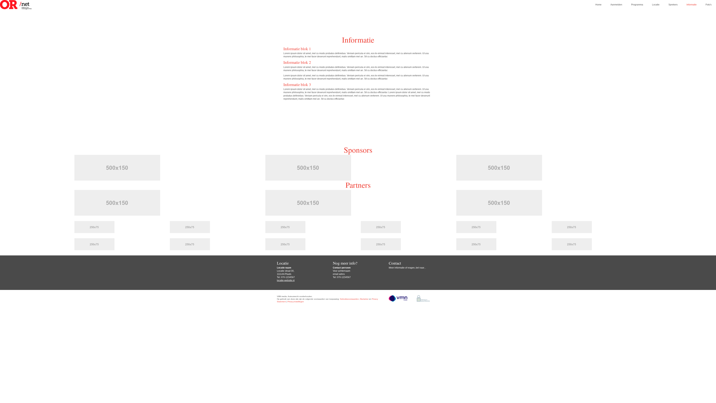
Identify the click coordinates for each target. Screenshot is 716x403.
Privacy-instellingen (296, 302)
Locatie (656, 4)
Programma (637, 4)
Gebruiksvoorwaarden (349, 299)
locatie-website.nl (286, 280)
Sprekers (673, 4)
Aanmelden (616, 4)
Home (598, 4)
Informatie (692, 4)
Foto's (709, 4)
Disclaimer (364, 299)
